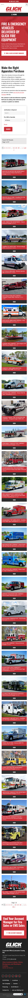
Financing (5, 987)
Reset (5, 124)
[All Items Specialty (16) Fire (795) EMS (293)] (14, 120)
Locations (15, 980)
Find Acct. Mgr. (14, 1)
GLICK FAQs (5, 980)
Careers (15, 983)
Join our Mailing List (17, 990)
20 (16, 148)
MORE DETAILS (7, 968)
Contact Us (5, 990)
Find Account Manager (15, 933)
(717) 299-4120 (11, 959)
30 (18, 148)
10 (13, 148)
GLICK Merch (14, 987)
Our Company (6, 983)
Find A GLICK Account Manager (14, 53)
